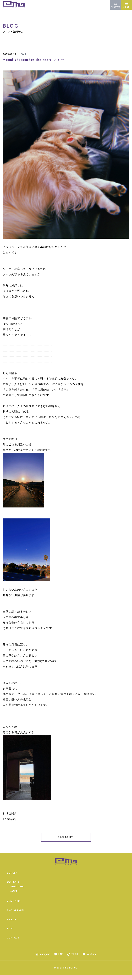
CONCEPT (13, 872)
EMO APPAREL (16, 910)
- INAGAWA (17, 886)
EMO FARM (14, 900)
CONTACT (13, 937)
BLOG (10, 928)
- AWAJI (15, 891)
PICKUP (11, 919)
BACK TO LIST (66, 837)
